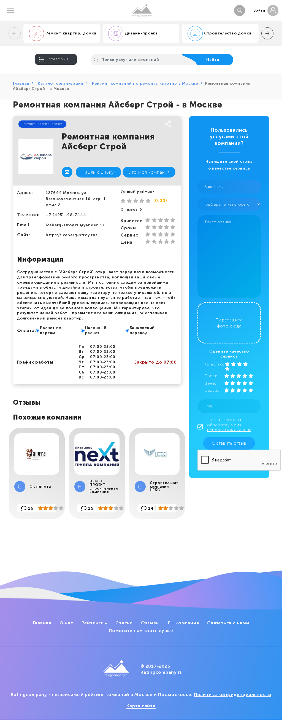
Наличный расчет (96, 330)
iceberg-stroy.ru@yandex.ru (75, 225)
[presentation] (15, 33)
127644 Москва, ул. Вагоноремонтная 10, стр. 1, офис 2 (76, 198)
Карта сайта (140, 705)
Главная (21, 83)
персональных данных (229, 430)
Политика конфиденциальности (232, 694)
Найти (212, 59)
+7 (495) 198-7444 (66, 215)
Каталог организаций (60, 83)
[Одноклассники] (123, 124)
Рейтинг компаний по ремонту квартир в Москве (145, 83)
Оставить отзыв (229, 443)
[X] (133, 124)
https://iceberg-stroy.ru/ (71, 235)
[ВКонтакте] (112, 124)
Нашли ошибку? (98, 172)
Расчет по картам (50, 330)
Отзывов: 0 (131, 209)
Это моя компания (149, 172)
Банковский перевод (142, 330)
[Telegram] (144, 124)
